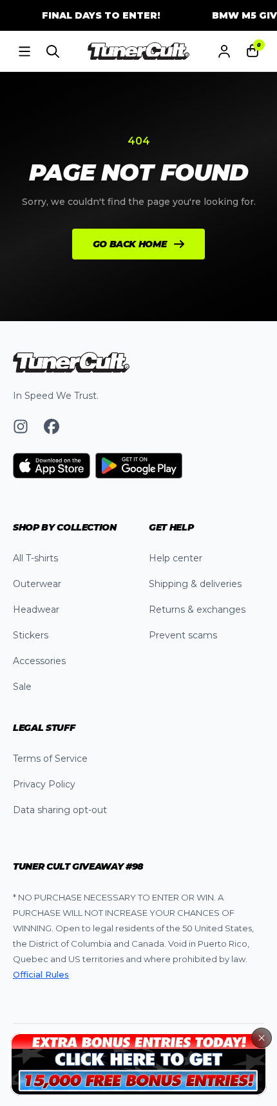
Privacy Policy (44, 784)
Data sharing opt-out (60, 810)
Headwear (36, 609)
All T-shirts (35, 558)
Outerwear (37, 584)
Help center (175, 558)
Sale (22, 686)
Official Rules (41, 974)
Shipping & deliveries (195, 584)
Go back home (130, 244)
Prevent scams (183, 635)
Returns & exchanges (197, 609)
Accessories (39, 661)
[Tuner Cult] (138, 51)
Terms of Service (50, 758)
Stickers (30, 635)
